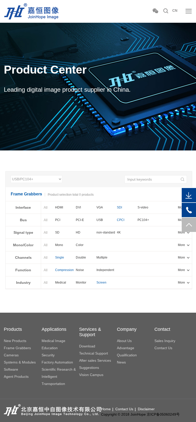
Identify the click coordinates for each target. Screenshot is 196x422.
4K (119, 232)
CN (174, 10)
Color (79, 245)
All (45, 207)
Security (48, 355)
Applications (54, 329)
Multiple (101, 257)
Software (11, 369)
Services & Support (90, 332)
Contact (162, 329)
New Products (15, 341)
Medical (60, 282)
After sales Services (95, 360)
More (181, 232)
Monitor (81, 282)
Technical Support (93, 353)
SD (57, 232)
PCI (57, 220)
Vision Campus (91, 375)
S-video (143, 207)
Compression (64, 270)
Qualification (127, 355)
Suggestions (89, 368)
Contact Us (163, 348)
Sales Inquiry (164, 341)
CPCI (120, 220)
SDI (119, 207)
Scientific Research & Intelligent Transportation (59, 376)
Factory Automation (57, 362)
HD (78, 232)
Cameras (11, 355)
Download (87, 346)
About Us (124, 341)
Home (106, 409)
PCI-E (80, 220)
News (121, 362)
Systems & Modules (20, 362)
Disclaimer (146, 409)
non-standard (105, 232)
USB (99, 220)
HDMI (59, 207)
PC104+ (143, 220)
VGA (99, 207)
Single (59, 257)
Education (50, 348)
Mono (59, 245)
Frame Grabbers (17, 348)
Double (81, 257)
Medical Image (53, 341)
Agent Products (16, 376)
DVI (78, 207)
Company (127, 329)
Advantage (125, 348)
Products (13, 329)
